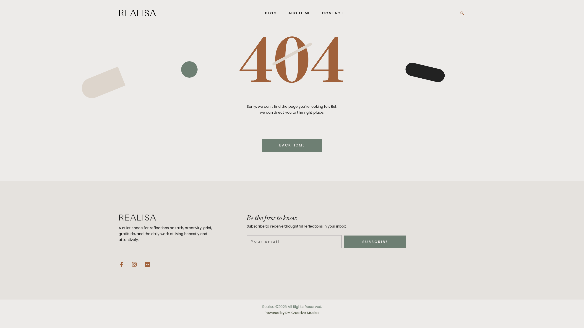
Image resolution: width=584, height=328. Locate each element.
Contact (333, 13)
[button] (462, 13)
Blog (271, 13)
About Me (299, 13)
